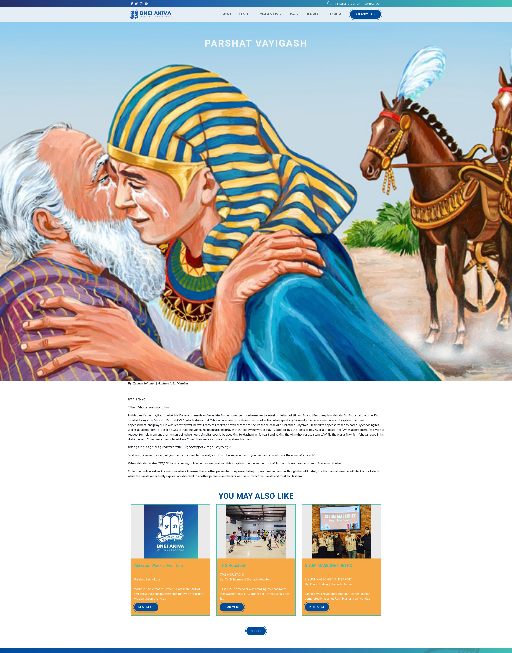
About (243, 14)
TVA (292, 14)
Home (227, 14)
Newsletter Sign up (347, 3)
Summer (312, 14)
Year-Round (269, 14)
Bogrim (335, 14)
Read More (146, 607)
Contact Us (371, 3)
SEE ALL (256, 631)
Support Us (363, 14)
